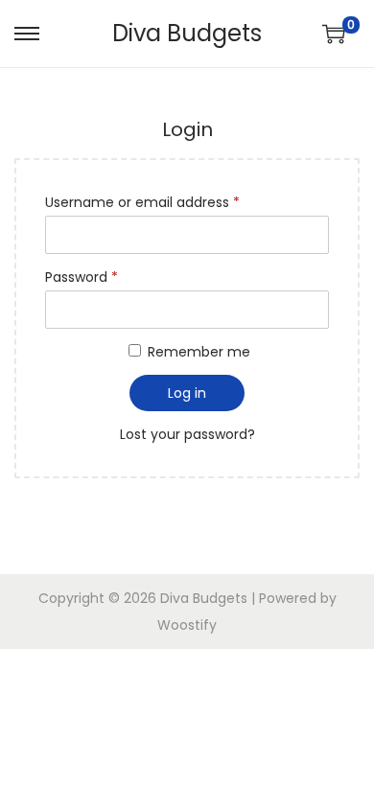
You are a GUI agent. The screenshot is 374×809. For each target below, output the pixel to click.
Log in (187, 393)
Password (81, 277)
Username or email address (142, 202)
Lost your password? (187, 434)
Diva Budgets (187, 33)
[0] (333, 33)
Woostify (187, 625)
